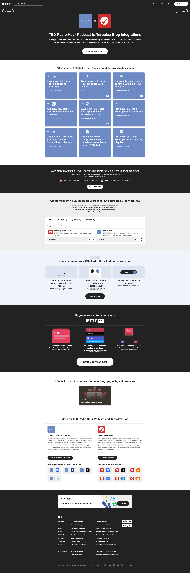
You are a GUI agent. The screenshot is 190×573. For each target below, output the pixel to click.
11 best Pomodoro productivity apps (106, 544)
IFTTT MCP (61, 534)
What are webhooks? (102, 541)
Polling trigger (59, 233)
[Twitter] (122, 565)
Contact (85, 565)
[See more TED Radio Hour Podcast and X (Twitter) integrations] (85, 470)
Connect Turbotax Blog (107, 457)
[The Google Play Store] (127, 526)
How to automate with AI (103, 525)
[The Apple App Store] (127, 521)
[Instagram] (114, 565)
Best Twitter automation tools (104, 528)
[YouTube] (118, 565)
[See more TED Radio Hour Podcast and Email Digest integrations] (54, 470)
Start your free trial (95, 361)
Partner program (77, 565)
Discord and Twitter (76, 554)
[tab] (50, 220)
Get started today (95, 51)
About (97, 565)
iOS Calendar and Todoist (78, 548)
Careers (68, 565)
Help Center (61, 538)
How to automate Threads (103, 548)
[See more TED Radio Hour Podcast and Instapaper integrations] (54, 478)
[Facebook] (105, 565)
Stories (60, 528)
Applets (60, 531)
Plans (163, 4)
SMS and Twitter (75, 541)
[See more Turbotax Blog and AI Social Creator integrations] (135, 470)
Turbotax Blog (108, 35)
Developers (61, 565)
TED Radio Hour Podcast (70, 35)
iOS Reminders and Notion (78, 544)
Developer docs (62, 551)
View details (52, 239)
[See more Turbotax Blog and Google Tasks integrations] (105, 478)
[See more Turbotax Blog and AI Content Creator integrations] (135, 478)
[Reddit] (130, 565)
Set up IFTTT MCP (95, 187)
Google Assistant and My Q (78, 534)
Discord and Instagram (77, 525)
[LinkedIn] (109, 565)
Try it (90, 239)
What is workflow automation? (104, 534)
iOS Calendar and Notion (78, 528)
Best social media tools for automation (107, 554)
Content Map (61, 541)
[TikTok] (126, 565)
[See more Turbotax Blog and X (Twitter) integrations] (120, 470)
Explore (155, 4)
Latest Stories (101, 521)
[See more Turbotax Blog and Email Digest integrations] (105, 470)
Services (60, 525)
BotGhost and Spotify (77, 538)
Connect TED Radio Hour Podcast (60, 457)
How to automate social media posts (106, 551)
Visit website (51, 452)
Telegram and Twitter (77, 551)
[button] (95, 296)
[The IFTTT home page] (6, 4)
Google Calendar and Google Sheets (81, 531)
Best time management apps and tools (107, 531)
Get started (181, 4)
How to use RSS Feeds (102, 538)
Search (60, 544)
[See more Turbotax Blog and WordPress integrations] (120, 478)
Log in (170, 4)
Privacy (92, 565)
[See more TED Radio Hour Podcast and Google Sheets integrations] (70, 470)
